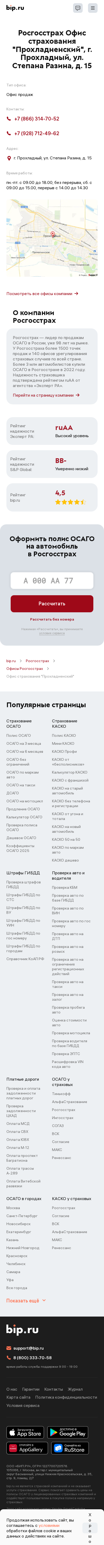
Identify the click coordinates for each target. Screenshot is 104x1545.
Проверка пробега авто (68, 1010)
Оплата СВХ (17, 1131)
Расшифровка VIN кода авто (67, 1064)
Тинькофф (61, 1093)
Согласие (60, 1141)
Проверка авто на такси (67, 984)
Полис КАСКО (64, 735)
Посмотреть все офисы (39, 293)
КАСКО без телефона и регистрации (71, 803)
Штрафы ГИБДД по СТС (23, 897)
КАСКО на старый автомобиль (67, 790)
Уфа (10, 1279)
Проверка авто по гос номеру (71, 923)
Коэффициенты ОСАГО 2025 (20, 848)
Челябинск (16, 1263)
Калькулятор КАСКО (69, 772)
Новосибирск (18, 1223)
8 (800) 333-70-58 (32, 1357)
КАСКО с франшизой (70, 780)
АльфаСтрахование (69, 1101)
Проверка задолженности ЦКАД (21, 1111)
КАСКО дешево (65, 860)
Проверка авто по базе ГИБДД (68, 898)
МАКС (57, 1149)
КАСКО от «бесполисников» (68, 762)
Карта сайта (18, 1397)
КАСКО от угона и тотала (67, 816)
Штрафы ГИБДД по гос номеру (23, 935)
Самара (13, 1271)
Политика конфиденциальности (66, 1397)
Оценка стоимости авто (69, 1022)
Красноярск (16, 1255)
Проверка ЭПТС (66, 1053)
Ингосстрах (62, 1117)
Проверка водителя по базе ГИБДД (69, 1043)
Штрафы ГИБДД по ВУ (23, 910)
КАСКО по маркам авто (68, 850)
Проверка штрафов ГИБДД (23, 884)
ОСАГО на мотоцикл (24, 801)
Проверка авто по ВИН (68, 910)
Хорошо (89, 1528)
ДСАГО (12, 793)
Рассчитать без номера (52, 619)
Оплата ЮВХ (17, 1139)
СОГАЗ (58, 1125)
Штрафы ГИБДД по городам (23, 948)
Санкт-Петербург (22, 1215)
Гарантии (30, 1389)
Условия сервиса (22, 1405)
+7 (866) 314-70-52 (36, 119)
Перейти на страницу (43, 395)
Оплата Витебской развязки (23, 1183)
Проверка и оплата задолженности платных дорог (23, 1093)
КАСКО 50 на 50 (66, 839)
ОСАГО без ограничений (17, 762)
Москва (13, 1207)
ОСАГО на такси (20, 785)
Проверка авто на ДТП (67, 936)
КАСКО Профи (64, 751)
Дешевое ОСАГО (21, 837)
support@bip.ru (28, 1348)
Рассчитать (52, 604)
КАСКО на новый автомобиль (66, 829)
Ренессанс (61, 1157)
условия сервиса (52, 633)
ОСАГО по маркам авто (22, 774)
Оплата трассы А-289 (20, 1171)
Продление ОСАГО (23, 809)
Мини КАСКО (63, 743)
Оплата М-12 (17, 1147)
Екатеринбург (18, 1231)
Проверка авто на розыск (67, 949)
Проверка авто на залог (67, 997)
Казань (12, 1239)
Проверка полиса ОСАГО (21, 827)
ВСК (55, 1133)
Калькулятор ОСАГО (24, 817)
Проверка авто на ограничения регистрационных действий (68, 966)
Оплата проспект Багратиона (22, 1158)
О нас (11, 1389)
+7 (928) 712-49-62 (36, 133)
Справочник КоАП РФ (25, 958)
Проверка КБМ (64, 887)
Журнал (75, 1389)
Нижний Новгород (22, 1247)
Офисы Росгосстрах (24, 668)
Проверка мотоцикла (71, 1033)
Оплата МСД (18, 1123)
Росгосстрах (37, 660)
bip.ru (11, 660)
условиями (49, 1525)
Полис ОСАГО (18, 735)
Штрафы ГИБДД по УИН (23, 923)
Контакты (53, 1389)
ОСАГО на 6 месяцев (24, 751)
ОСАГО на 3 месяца (23, 743)
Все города (16, 1287)
